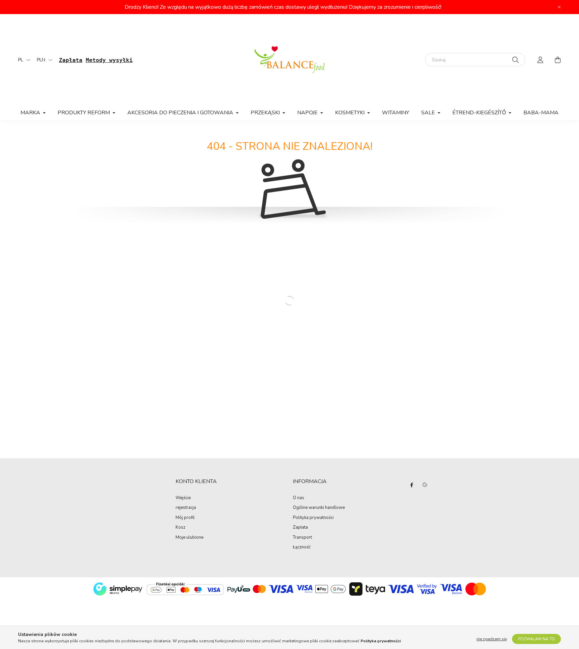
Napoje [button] (308, 112)
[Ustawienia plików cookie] (425, 485)
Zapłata (300, 527)
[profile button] (540, 59)
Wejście (183, 498)
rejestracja (186, 508)
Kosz (180, 527)
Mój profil (185, 518)
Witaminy (395, 112)
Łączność (302, 547)
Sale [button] (428, 112)
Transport (302, 537)
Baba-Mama (541, 112)
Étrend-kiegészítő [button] (479, 112)
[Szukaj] (515, 59)
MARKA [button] (31, 112)
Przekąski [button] (266, 112)
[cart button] (557, 59)
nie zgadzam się (491, 639)
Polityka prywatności (313, 518)
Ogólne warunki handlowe (319, 508)
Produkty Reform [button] (84, 112)
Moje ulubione (189, 537)
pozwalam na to (536, 639)
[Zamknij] (559, 7)
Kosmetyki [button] (350, 112)
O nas (298, 498)
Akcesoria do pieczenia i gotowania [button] (181, 112)
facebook (411, 485)
